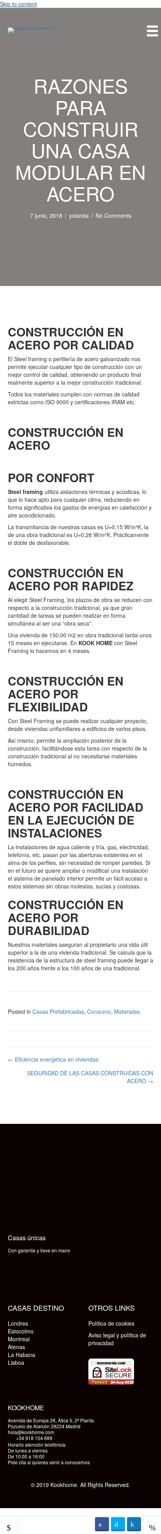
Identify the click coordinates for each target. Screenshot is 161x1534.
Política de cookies (111, 1323)
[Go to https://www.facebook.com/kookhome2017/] (15, 1276)
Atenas (16, 1347)
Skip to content (18, 4)
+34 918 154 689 (34, 1438)
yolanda (79, 215)
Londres (18, 1323)
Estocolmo (21, 1331)
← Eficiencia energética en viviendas (53, 1059)
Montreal (19, 1339)
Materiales (127, 1011)
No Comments (113, 215)
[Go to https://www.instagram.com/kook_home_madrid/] (35, 1276)
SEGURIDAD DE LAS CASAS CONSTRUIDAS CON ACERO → (90, 1077)
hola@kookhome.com (31, 1432)
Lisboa (16, 1362)
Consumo (99, 1011)
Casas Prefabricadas (58, 1011)
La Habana (21, 1355)
